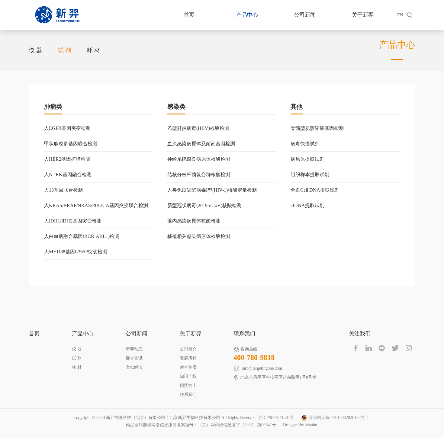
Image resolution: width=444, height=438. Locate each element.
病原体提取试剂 (307, 159)
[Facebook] (355, 348)
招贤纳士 (188, 385)
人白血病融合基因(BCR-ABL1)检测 (81, 236)
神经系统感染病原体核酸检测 (198, 159)
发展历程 (188, 358)
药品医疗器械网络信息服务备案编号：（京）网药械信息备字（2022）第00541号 (201, 425)
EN (400, 14)
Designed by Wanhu (300, 425)
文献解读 (134, 367)
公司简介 (188, 349)
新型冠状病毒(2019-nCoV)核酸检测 (204, 205)
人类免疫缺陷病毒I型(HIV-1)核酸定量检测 (212, 190)
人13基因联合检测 (63, 190)
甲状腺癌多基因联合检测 (70, 143)
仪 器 (35, 50)
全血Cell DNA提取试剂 (315, 190)
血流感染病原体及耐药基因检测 (201, 143)
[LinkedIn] (368, 348)
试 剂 (64, 50)
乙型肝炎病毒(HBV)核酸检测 (198, 128)
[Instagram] (408, 348)
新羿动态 (134, 349)
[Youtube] (382, 348)
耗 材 (93, 50)
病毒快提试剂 (305, 143)
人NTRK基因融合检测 (68, 174)
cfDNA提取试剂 (307, 205)
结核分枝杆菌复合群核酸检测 (198, 174)
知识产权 (188, 376)
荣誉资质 (188, 367)
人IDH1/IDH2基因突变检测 (72, 220)
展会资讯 (134, 358)
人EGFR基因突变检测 (67, 128)
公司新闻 (305, 15)
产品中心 (247, 15)
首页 (189, 15)
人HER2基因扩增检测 (67, 159)
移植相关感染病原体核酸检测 (198, 236)
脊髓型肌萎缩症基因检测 (317, 128)
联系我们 (188, 394)
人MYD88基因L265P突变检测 (75, 251)
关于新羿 (363, 15)
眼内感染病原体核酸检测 (193, 220)
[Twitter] (395, 348)
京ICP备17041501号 (276, 417)
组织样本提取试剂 (310, 174)
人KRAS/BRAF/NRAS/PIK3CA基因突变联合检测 (96, 205)
